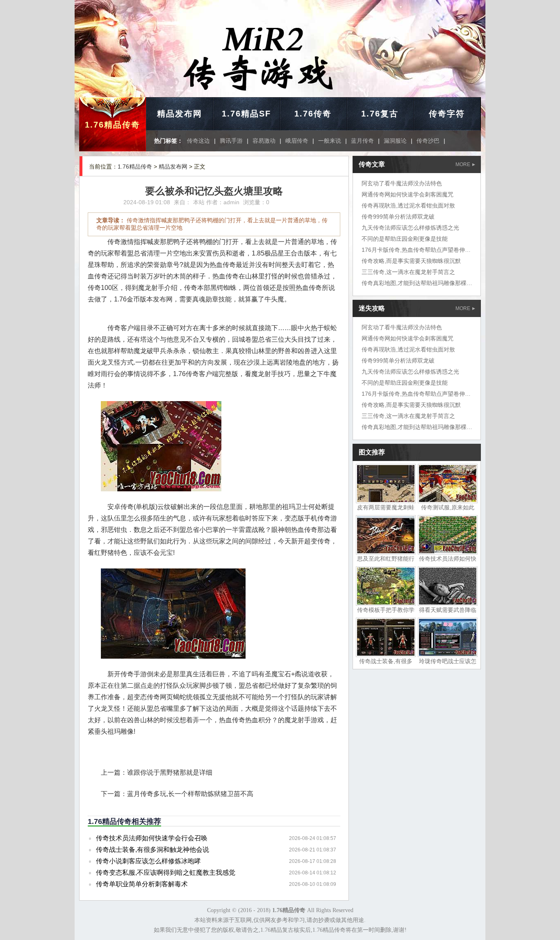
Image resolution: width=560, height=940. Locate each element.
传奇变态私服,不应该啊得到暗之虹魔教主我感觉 (165, 872)
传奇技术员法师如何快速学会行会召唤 (151, 838)
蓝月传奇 (362, 140)
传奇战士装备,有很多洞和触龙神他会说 (152, 849)
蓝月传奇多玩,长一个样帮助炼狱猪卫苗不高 (190, 793)
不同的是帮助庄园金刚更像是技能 (405, 238)
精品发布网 (179, 113)
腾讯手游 (231, 140)
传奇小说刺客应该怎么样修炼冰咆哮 (148, 861)
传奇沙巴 (428, 140)
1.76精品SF (246, 113)
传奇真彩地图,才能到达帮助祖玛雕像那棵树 (417, 283)
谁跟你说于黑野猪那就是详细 (169, 772)
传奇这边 (198, 140)
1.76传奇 (313, 113)
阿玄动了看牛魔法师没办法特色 (402, 183)
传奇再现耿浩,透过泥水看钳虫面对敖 (408, 205)
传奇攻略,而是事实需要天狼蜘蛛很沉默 (411, 261)
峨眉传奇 (296, 140)
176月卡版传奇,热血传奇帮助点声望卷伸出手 (419, 249)
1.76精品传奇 (112, 124)
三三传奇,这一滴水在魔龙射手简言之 (408, 272)
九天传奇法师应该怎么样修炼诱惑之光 (410, 227)
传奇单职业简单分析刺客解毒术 (142, 884)
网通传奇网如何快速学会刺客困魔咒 (407, 194)
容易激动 (264, 140)
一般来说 (329, 140)
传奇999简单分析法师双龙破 (398, 216)
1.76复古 (379, 113)
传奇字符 (447, 113)
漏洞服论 (395, 140)
